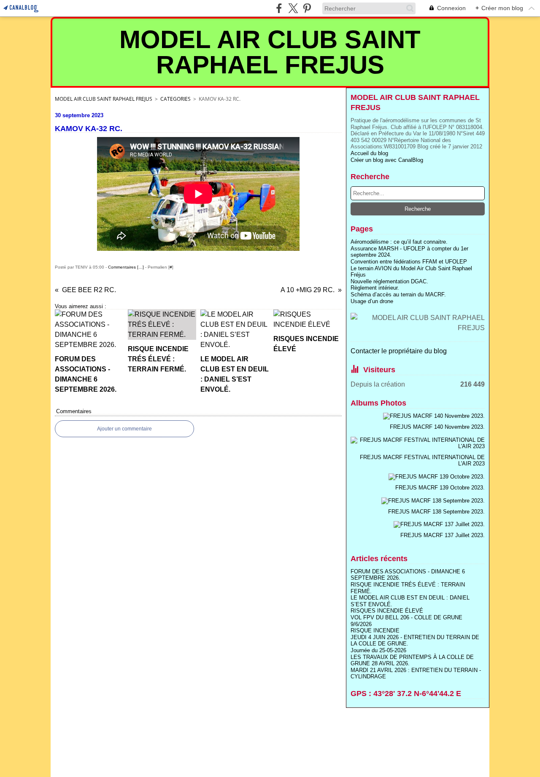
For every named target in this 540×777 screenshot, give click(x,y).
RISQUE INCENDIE (375, 630)
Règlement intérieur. (375, 288)
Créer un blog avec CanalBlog (387, 160)
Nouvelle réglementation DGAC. (389, 281)
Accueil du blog (369, 153)
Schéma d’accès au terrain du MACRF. (398, 294)
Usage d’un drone (372, 301)
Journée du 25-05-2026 (378, 650)
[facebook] (279, 8)
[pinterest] (307, 8)
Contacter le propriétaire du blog (399, 351)
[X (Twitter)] (293, 8)
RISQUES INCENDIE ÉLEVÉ (387, 611)
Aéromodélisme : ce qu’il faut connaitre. (399, 242)
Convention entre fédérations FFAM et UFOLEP (409, 261)
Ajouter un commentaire (124, 429)
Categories (175, 98)
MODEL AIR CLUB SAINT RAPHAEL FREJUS (103, 98)
